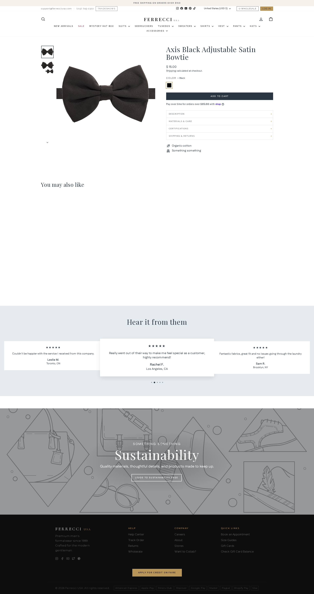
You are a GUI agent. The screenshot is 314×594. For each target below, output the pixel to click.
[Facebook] (62, 558)
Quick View (69, 275)
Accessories (156, 31)
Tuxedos (164, 26)
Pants (238, 26)
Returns (133, 545)
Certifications (178, 128)
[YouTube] (67, 558)
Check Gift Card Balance (237, 551)
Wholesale (249, 8)
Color (175, 78)
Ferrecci (73, 529)
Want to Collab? (185, 551)
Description (177, 114)
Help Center (136, 534)
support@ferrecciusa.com (56, 8)
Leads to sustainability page (156, 477)
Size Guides (229, 540)
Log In (266, 8)
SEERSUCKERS (144, 26)
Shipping (171, 71)
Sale (81, 26)
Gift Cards (227, 545)
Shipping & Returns (182, 136)
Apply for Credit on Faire (157, 572)
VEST (222, 26)
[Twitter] (73, 558)
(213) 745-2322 (85, 8)
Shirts (206, 26)
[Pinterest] (79, 558)
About (178, 540)
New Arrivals (63, 26)
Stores (178, 545)
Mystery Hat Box (101, 26)
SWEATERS (185, 26)
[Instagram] (56, 558)
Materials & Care (180, 121)
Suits (123, 26)
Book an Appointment (235, 534)
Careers (179, 534)
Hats (254, 26)
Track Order (136, 540)
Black (169, 85)
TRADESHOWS (106, 8)
